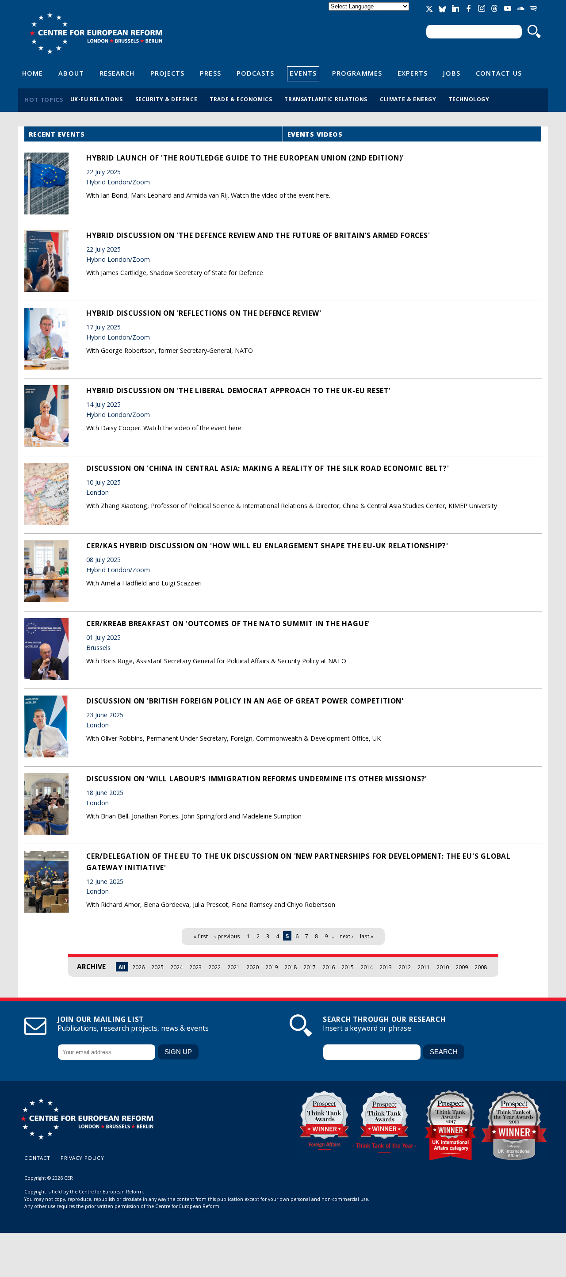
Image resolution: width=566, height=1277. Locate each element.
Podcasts (256, 73)
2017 (309, 967)
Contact (37, 1158)
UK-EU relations (96, 99)
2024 (176, 967)
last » (366, 936)
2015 (347, 967)
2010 (442, 967)
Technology (469, 99)
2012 (404, 967)
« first (200, 936)
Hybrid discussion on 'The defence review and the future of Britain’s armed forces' (258, 235)
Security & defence (166, 99)
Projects (167, 73)
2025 (157, 967)
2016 (328, 967)
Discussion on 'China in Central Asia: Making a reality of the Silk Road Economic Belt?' (267, 468)
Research (117, 73)
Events (303, 73)
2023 (195, 967)
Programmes (357, 73)
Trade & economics (241, 99)
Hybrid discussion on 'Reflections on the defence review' (203, 313)
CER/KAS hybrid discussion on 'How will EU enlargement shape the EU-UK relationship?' (267, 546)
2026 (138, 967)
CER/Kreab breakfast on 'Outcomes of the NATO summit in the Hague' (228, 623)
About (71, 73)
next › (346, 936)
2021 (233, 967)
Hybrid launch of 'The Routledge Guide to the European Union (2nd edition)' (245, 158)
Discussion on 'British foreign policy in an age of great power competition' (245, 701)
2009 (461, 967)
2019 (271, 967)
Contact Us (499, 73)
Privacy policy (82, 1158)
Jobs (451, 73)
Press (210, 73)
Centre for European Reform (95, 33)
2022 (214, 967)
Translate (370, 14)
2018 (290, 967)
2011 (423, 967)
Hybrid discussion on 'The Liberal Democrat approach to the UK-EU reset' (238, 390)
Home (32, 73)
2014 (366, 967)
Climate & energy (408, 99)
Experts (413, 73)
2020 (252, 967)
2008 (480, 967)
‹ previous (227, 936)
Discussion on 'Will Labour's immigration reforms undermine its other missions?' (256, 779)
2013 (385, 967)
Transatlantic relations (325, 99)
